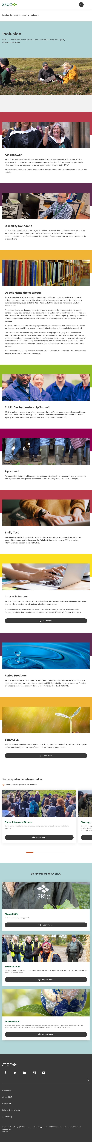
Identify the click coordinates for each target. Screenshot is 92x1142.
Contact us (6, 1090)
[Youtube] (44, 1073)
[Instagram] (34, 1073)
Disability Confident (21, 231)
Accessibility (7, 1116)
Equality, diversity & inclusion (14, 15)
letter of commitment (57, 417)
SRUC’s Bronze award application (67, 162)
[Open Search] (81, 4)
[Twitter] (15, 1073)
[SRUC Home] (10, 4)
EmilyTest (9, 537)
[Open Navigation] (88, 4)
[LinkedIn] (25, 1073)
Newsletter (6, 1103)
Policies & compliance (11, 1110)
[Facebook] (5, 1073)
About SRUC (7, 1097)
